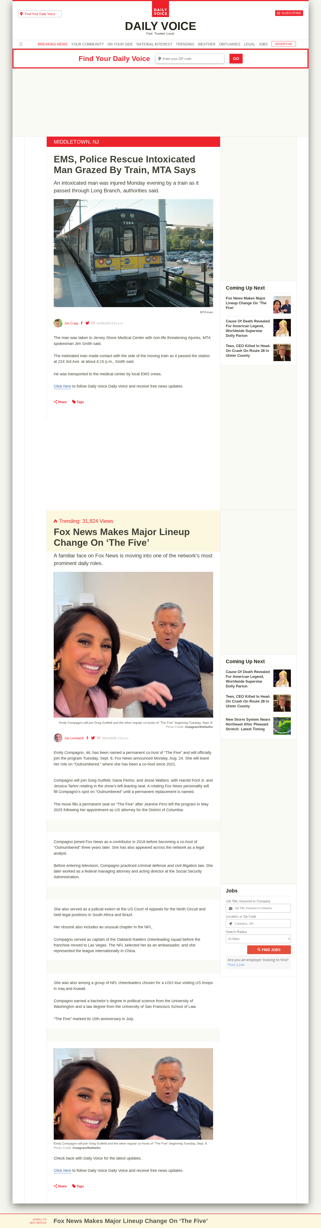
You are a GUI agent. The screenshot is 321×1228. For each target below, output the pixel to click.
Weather (207, 44)
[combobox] (40, 13)
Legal (249, 44)
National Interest (154, 44)
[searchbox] (43, 14)
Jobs (263, 44)
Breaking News (53, 44)
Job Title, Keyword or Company (248, 901)
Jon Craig (71, 323)
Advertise (283, 44)
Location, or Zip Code (241, 916)
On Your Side (120, 44)
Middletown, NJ (76, 142)
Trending (185, 44)
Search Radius (236, 931)
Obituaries (229, 44)
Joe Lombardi (74, 738)
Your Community (87, 44)
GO (236, 58)
